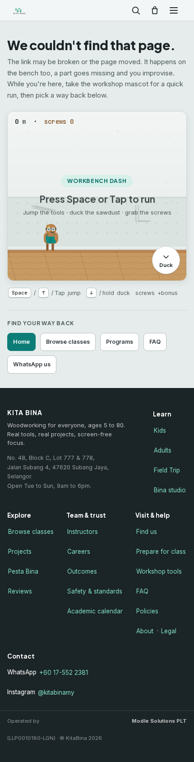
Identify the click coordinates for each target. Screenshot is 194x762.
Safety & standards (94, 591)
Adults (162, 450)
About (144, 631)
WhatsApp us (32, 364)
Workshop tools (159, 571)
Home (21, 341)
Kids (160, 430)
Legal (168, 631)
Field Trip (167, 470)
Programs (119, 341)
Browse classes (68, 341)
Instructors (82, 531)
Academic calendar (95, 611)
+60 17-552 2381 (63, 672)
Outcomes (82, 571)
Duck (166, 265)
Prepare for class (161, 551)
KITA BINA (33, 11)
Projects (20, 551)
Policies (147, 611)
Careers (78, 551)
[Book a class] (154, 10)
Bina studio (170, 490)
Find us (146, 531)
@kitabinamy (56, 692)
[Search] (135, 10)
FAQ (155, 341)
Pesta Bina (23, 571)
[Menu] (173, 10)
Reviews (20, 591)
